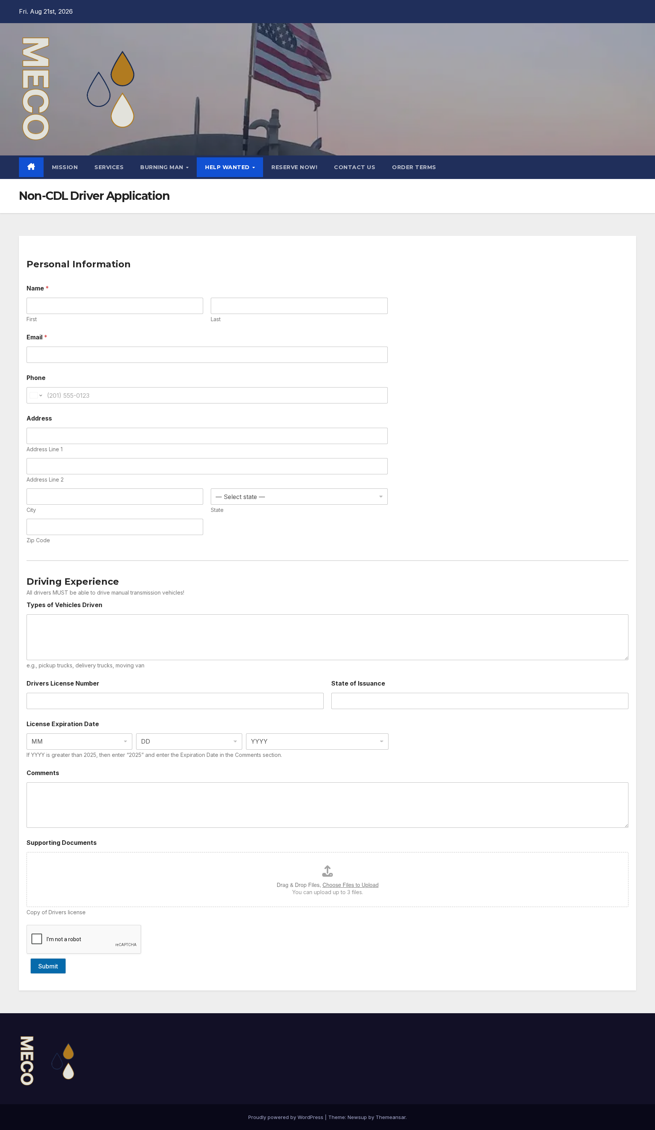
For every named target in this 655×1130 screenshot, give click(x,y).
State (217, 510)
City (31, 510)
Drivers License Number (63, 683)
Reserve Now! (294, 167)
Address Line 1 (45, 449)
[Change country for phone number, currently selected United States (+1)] (35, 395)
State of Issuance (358, 683)
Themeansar (391, 1117)
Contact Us (354, 167)
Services (109, 167)
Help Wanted (228, 167)
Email (37, 337)
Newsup (357, 1117)
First (32, 319)
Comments (43, 773)
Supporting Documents (62, 842)
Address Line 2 (45, 479)
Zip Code (38, 540)
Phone (36, 377)
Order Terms (414, 167)
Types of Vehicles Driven (64, 605)
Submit (48, 966)
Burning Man (162, 167)
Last (216, 319)
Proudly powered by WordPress (286, 1117)
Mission (65, 167)
